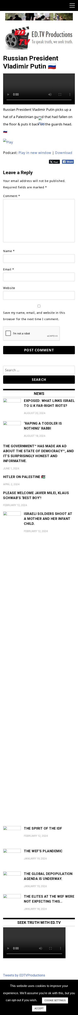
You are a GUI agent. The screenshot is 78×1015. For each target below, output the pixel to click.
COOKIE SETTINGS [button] (55, 1000)
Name (9, 251)
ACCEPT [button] (39, 1008)
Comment (11, 196)
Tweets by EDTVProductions (24, 975)
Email (8, 269)
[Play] (8, 142)
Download (63, 152)
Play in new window (35, 152)
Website (9, 288)
